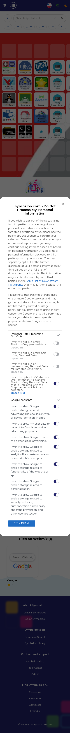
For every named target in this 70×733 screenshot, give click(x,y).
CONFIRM (21, 523)
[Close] (63, 204)
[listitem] (35, 335)
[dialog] (35, 366)
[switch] (56, 343)
